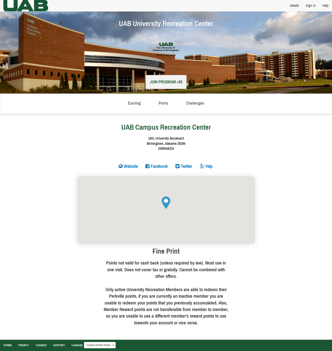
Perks (163, 103)
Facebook (159, 166)
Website (130, 166)
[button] (166, 203)
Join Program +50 (166, 82)
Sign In (311, 5)
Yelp (208, 166)
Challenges (195, 103)
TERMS (7, 345)
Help (326, 5)
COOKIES (41, 345)
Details (294, 5)
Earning (134, 103)
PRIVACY (24, 345)
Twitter (186, 166)
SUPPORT (59, 345)
